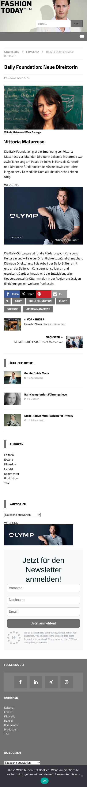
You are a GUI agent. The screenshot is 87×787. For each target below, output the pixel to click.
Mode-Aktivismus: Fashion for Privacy (48, 415)
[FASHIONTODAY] (43, 29)
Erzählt (8, 459)
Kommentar (11, 473)
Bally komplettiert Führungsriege (45, 394)
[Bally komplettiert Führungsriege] (12, 403)
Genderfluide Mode (36, 373)
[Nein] (82, 776)
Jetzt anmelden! (43, 623)
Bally (18, 301)
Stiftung (12, 309)
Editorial (9, 454)
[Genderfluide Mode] (12, 381)
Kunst (63, 301)
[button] (12, 294)
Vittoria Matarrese (38, 309)
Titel (7, 483)
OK (45, 780)
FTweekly (10, 464)
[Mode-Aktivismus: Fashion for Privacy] (12, 424)
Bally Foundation (40, 301)
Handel (8, 469)
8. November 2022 (18, 78)
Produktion (11, 478)
